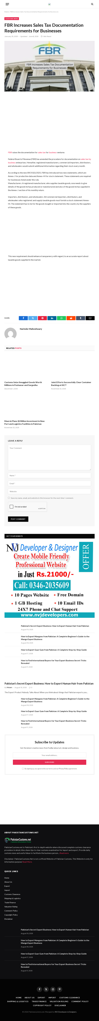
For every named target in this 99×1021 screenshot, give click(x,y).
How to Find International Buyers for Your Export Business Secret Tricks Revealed (53, 661)
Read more (64, 853)
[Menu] (7, 4)
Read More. (27, 862)
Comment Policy (11, 911)
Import (7, 890)
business (53, 152)
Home (6, 12)
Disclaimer (8, 919)
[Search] (92, 4)
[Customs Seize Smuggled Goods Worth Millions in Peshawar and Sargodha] (26, 367)
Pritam (9, 687)
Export (7, 886)
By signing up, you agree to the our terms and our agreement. (50, 769)
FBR (10, 152)
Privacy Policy (63, 769)
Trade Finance (10, 902)
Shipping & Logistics (12, 898)
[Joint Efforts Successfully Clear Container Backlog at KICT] (73, 367)
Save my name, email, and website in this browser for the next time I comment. (42, 498)
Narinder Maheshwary (31, 329)
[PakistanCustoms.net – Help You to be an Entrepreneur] (49, 4)
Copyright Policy (11, 915)
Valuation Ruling (10, 906)
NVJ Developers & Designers (65, 1012)
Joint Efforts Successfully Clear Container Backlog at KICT (71, 383)
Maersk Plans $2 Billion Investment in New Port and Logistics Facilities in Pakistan (24, 422)
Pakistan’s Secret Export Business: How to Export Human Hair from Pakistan (55, 626)
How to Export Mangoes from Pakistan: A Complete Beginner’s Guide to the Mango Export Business (55, 637)
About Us (8, 882)
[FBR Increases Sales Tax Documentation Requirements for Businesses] (49, 70)
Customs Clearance (12, 894)
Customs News (11, 19)
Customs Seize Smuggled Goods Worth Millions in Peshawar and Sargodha (23, 383)
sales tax (42, 152)
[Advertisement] (49, 126)
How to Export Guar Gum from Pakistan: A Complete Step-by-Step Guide (54, 650)
